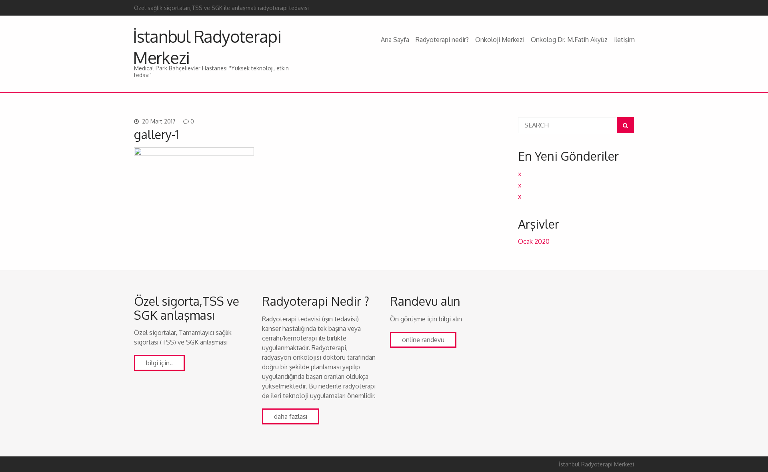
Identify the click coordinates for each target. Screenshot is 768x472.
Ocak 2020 (534, 241)
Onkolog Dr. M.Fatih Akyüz (569, 40)
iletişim (624, 40)
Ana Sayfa (395, 40)
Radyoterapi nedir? (442, 40)
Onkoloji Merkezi (499, 40)
